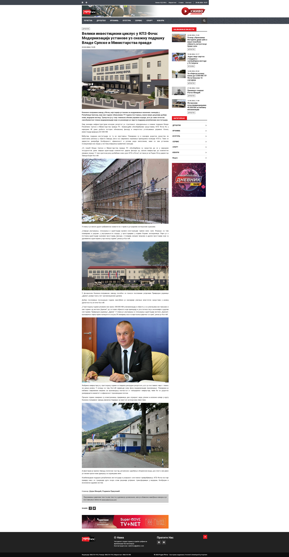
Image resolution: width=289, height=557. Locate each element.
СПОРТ (150, 21)
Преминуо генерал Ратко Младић (195, 91)
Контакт (189, 2)
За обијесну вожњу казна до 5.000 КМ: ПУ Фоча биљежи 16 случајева (197, 76)
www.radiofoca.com (109, 500)
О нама (181, 2)
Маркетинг (172, 2)
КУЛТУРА (127, 21)
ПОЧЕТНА (88, 21)
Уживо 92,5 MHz (161, 2)
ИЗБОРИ (160, 21)
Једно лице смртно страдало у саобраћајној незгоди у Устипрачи (196, 59)
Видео (175, 158)
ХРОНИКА (114, 21)
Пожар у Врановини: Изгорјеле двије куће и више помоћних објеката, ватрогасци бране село (197, 42)
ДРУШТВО (101, 21)
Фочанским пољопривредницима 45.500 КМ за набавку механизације (196, 106)
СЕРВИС (138, 21)
